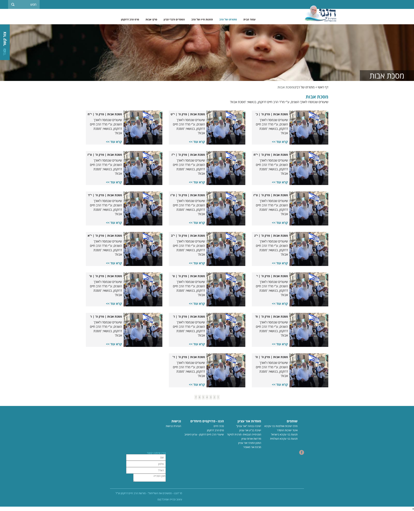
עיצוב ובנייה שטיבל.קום (170, 499)
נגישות (176, 421)
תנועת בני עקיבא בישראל (284, 434)
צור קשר (249, 30)
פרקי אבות (151, 19)
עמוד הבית (249, 19)
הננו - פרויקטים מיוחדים (207, 421)
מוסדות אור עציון (249, 421)
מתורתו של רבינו (304, 87)
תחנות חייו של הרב (202, 19)
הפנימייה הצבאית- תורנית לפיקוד (244, 434)
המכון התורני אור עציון (249, 443)
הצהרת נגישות (173, 426)
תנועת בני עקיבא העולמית (284, 438)
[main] (207, 246)
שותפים (292, 421)
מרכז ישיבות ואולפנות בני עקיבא (281, 426)
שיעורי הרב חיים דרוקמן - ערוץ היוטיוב (204, 434)
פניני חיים (219, 426)
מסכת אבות (286, 87)
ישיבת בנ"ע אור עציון (250, 430)
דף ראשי (323, 87)
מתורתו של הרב (228, 19)
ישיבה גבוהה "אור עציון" (248, 426)
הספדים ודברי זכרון (174, 19)
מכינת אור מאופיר (252, 447)
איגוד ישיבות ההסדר (287, 430)
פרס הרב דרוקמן (130, 19)
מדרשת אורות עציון (251, 438)
